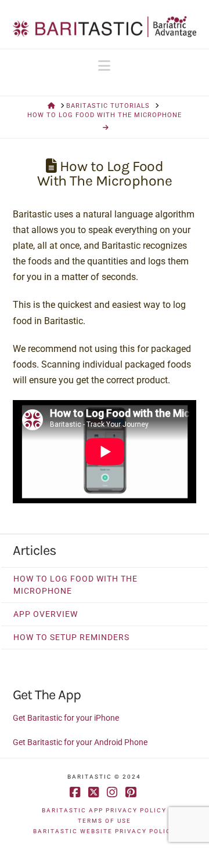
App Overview (45, 614)
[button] (104, 66)
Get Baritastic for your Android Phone (80, 742)
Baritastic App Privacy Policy (104, 810)
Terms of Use (104, 821)
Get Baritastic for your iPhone (66, 717)
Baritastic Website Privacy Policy (104, 831)
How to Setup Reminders (71, 637)
